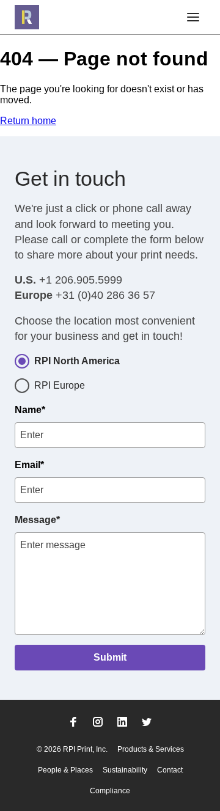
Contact (170, 770)
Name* (30, 410)
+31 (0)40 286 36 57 (105, 295)
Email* (29, 465)
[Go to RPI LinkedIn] (122, 721)
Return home (28, 121)
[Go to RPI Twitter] (146, 721)
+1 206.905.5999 (80, 280)
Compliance (110, 791)
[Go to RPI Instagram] (97, 721)
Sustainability (125, 770)
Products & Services (150, 749)
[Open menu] (193, 17)
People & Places (65, 770)
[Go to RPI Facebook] (73, 721)
